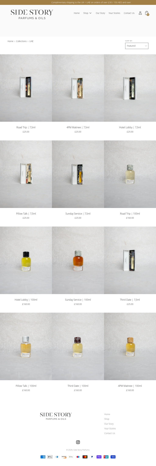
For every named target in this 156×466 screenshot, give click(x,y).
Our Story (100, 13)
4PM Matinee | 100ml (130, 385)
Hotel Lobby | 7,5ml (130, 127)
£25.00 (26, 131)
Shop (85, 13)
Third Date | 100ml (78, 385)
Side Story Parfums (81, 450)
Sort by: (129, 41)
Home (77, 13)
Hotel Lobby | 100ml (26, 299)
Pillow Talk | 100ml (26, 385)
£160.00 (130, 217)
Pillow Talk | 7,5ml (26, 213)
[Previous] (2, 88)
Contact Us (129, 13)
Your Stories (114, 13)
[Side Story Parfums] (30, 13)
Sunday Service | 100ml (78, 299)
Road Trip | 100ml (130, 213)
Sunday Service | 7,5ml (78, 213)
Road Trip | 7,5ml (25, 127)
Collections (21, 41)
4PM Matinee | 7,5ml (78, 127)
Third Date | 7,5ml (130, 299)
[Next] (49, 88)
